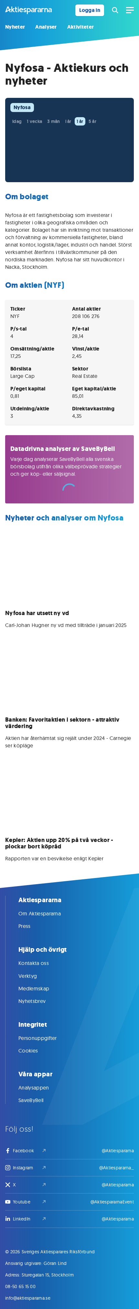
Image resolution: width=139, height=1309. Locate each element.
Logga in (89, 10)
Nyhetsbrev (32, 1001)
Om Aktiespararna (39, 913)
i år (68, 121)
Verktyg (27, 976)
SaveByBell (30, 1100)
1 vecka (34, 121)
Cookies (28, 1050)
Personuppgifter (37, 1038)
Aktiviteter (80, 26)
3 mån (53, 121)
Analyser (46, 26)
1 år (80, 121)
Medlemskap (33, 988)
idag (17, 121)
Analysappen (33, 1087)
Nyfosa (22, 107)
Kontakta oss (33, 963)
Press (24, 926)
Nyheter (15, 26)
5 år (92, 121)
